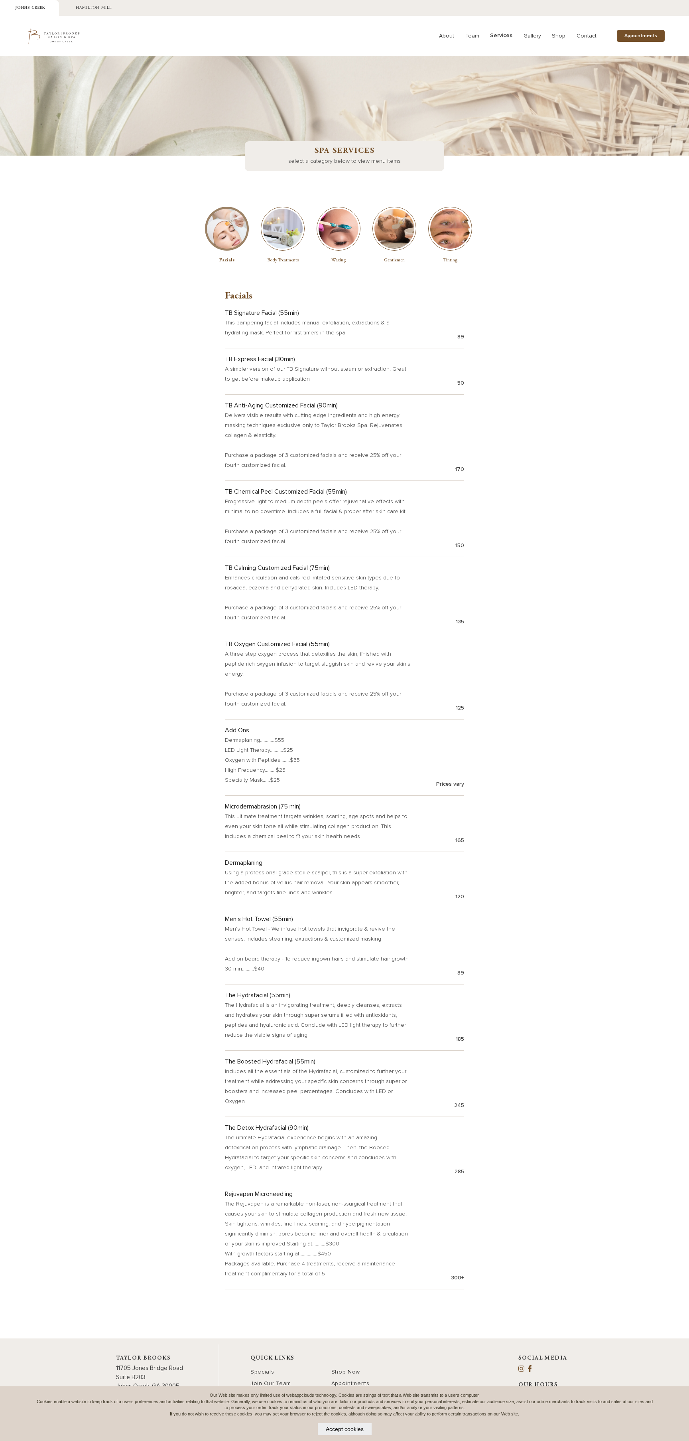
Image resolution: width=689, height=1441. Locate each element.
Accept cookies (345, 1429)
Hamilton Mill (94, 8)
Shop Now (345, 1371)
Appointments (640, 36)
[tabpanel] (344, 790)
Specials (262, 1371)
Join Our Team (270, 1383)
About (446, 35)
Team (472, 35)
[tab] (227, 235)
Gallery (532, 35)
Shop (558, 35)
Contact (586, 35)
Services (501, 35)
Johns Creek (30, 8)
